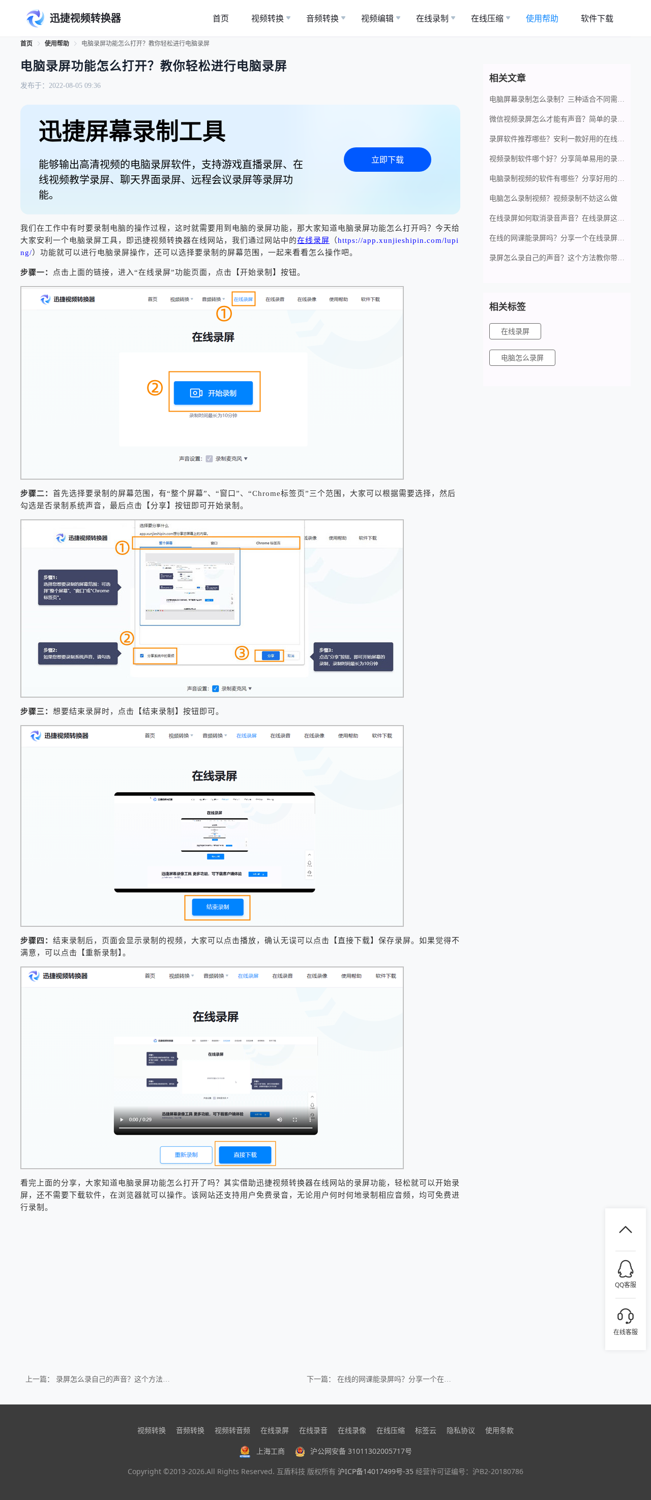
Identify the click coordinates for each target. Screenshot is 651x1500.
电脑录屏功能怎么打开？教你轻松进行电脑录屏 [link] (145, 43)
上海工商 (270, 1451)
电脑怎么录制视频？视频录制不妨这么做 (553, 198)
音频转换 (190, 1430)
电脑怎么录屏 (522, 358)
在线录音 (313, 1430)
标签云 (425, 1430)
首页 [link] (26, 43)
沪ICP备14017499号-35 (375, 1471)
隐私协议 (461, 1430)
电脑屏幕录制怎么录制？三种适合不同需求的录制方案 (557, 99)
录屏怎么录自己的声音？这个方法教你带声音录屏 (134, 1379)
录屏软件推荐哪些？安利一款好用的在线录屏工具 (557, 139)
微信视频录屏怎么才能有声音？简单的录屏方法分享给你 (557, 119)
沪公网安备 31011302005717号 (361, 1451)
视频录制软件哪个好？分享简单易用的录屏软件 (557, 159)
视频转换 (151, 1430)
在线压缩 (390, 1430)
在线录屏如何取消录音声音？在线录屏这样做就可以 (557, 218)
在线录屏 (515, 331)
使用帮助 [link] (57, 43)
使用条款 (499, 1430)
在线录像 (352, 1430)
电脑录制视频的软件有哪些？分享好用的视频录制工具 (557, 178)
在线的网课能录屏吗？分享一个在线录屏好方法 (412, 1379)
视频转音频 (232, 1430)
